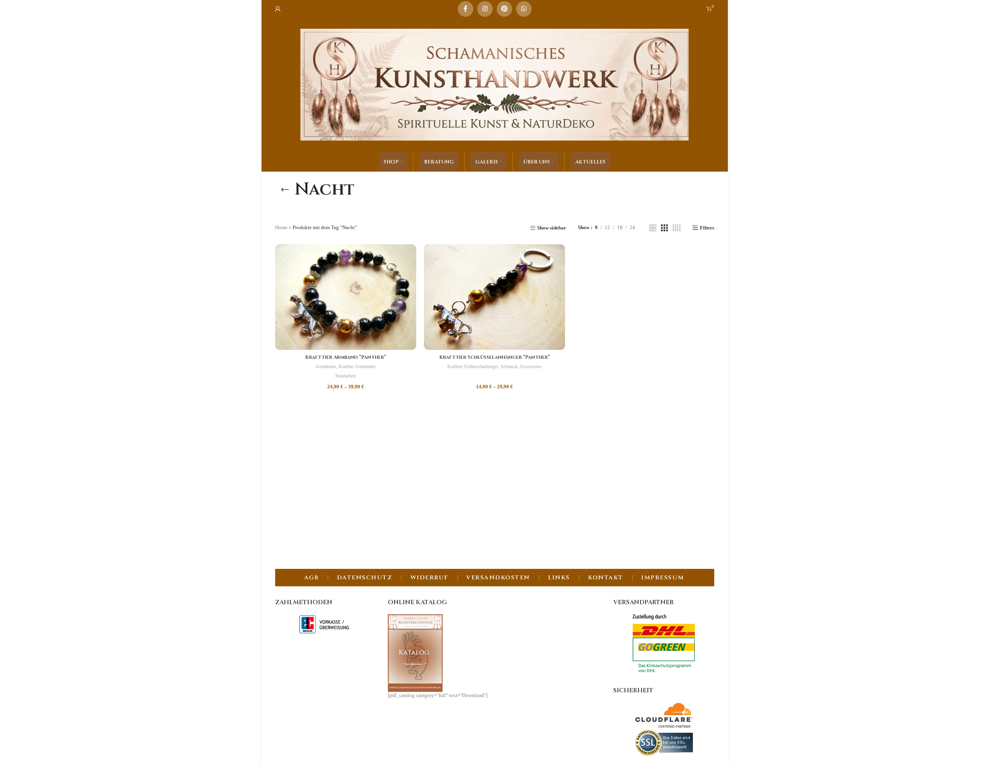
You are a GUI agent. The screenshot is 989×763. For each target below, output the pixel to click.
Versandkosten (498, 578)
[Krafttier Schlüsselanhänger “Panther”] (494, 297)
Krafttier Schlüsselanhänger (472, 366)
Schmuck (509, 366)
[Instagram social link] (485, 9)
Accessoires (531, 366)
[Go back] (285, 189)
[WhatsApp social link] (524, 9)
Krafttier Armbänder (357, 366)
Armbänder (325, 366)
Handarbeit (345, 376)
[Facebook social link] (465, 9)
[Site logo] (494, 84)
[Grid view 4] (676, 228)
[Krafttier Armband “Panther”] (345, 297)
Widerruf (429, 578)
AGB (311, 578)
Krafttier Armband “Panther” (345, 357)
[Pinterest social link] (504, 9)
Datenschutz (364, 578)
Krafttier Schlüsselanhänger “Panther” (494, 357)
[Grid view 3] (664, 228)
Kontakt (605, 578)
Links (559, 578)
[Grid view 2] (652, 228)
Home (281, 227)
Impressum (662, 578)
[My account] (277, 9)
